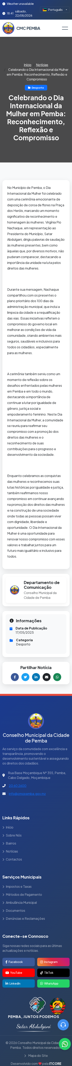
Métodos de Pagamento (24, 894)
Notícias (42, 65)
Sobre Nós (14, 835)
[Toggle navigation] (65, 28)
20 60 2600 (17, 785)
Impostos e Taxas (19, 886)
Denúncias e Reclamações (25, 918)
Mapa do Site (38, 1055)
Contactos (14, 859)
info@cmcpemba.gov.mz (27, 793)
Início (27, 65)
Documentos (15, 910)
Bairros (11, 843)
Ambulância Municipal (21, 902)
